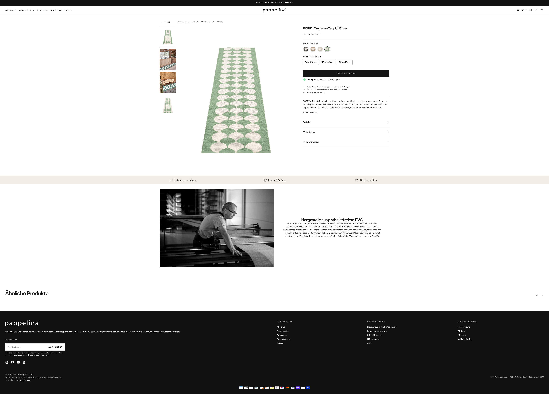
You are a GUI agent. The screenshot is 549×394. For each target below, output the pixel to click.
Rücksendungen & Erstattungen (381, 327)
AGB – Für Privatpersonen (499, 377)
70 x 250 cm (327, 62)
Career (280, 343)
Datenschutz (533, 377)
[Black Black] (306, 49)
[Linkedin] (24, 362)
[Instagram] (7, 362)
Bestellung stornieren (377, 331)
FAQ (369, 343)
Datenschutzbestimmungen (32, 353)
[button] (530, 10)
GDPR (542, 377)
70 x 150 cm (310, 62)
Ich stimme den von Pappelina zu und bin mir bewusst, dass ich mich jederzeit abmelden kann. (35, 354)
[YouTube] (18, 362)
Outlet (68, 10)
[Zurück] (536, 295)
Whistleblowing (465, 339)
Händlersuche (373, 339)
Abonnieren (55, 347)
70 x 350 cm (344, 62)
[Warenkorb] (542, 10)
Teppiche (9, 10)
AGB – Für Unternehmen (519, 377)
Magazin (462, 335)
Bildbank (462, 331)
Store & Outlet (283, 339)
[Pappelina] (22, 323)
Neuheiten (42, 10)
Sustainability (283, 331)
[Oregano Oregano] (327, 49)
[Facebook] (12, 362)
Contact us (282, 335)
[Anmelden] (536, 10)
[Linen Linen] (320, 49)
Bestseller (56, 10)
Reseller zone (464, 327)
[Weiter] (542, 295)
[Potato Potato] (313, 49)
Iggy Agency (25, 380)
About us (281, 327)
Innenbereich (25, 10)
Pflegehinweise (374, 335)
